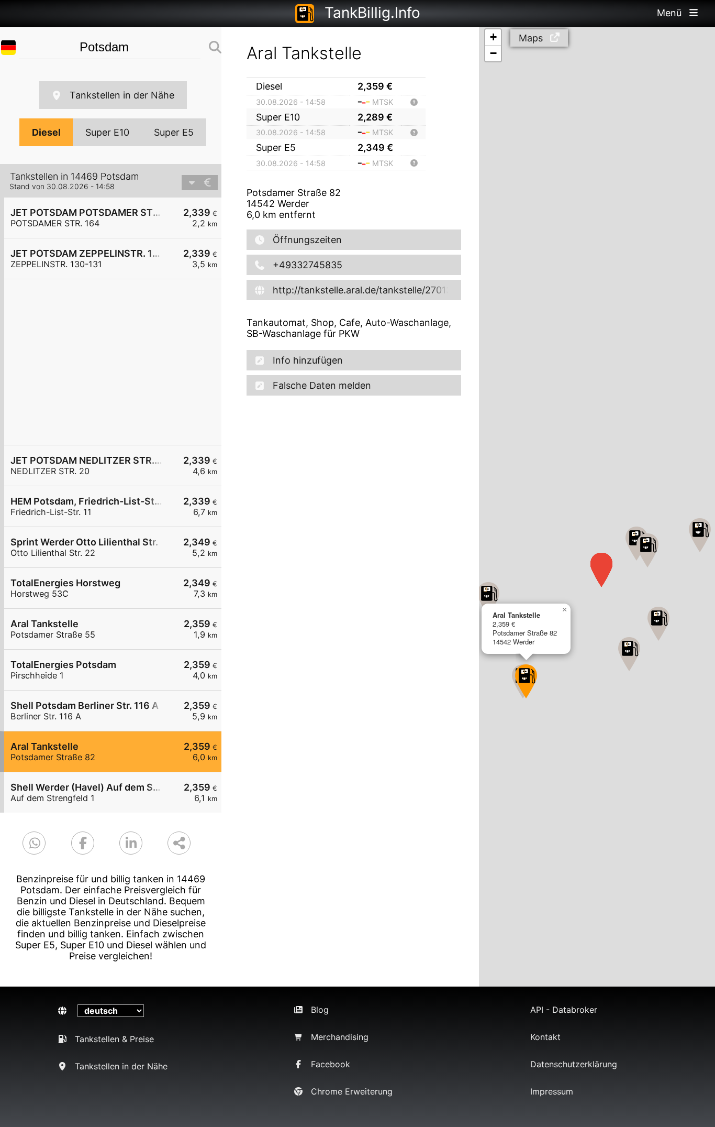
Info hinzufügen (308, 360)
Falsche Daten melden (322, 385)
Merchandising (339, 1037)
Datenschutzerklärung (573, 1064)
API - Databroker (563, 1009)
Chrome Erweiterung (352, 1091)
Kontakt (545, 1037)
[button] (647, 550)
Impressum (551, 1091)
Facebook (330, 1064)
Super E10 (107, 132)
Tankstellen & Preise (114, 1039)
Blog (320, 1009)
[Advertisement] (118, 362)
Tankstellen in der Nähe (122, 95)
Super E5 (174, 132)
